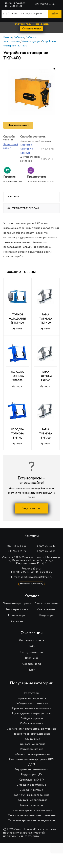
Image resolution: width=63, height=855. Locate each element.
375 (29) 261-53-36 (45, 4)
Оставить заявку (31, 28)
